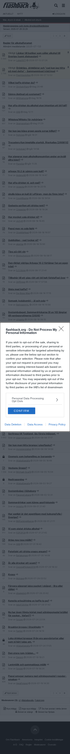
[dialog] (35, 377)
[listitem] (35, 399)
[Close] (62, 330)
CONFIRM (21, 410)
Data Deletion (13, 424)
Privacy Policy (57, 424)
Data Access (35, 424)
